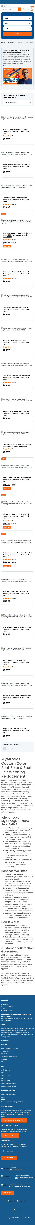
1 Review (13, 204)
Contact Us (7, 1193)
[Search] (19, 9)
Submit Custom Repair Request (14, 1120)
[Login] (26, 9)
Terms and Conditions (9, 1056)
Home (3, 42)
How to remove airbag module (12, 1102)
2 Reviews (13, 136)
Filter (17, 34)
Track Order (5, 1075)
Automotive (11, 42)
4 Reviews (13, 278)
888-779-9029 (21, 2)
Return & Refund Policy (9, 1086)
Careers (4, 1059)
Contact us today (8, 980)
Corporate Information (9, 1048)
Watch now (6, 66)
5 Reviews (13, 449)
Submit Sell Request (10, 1135)
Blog (2, 1062)
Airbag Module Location (9, 1083)
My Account (5, 1081)
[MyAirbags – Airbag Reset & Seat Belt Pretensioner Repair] (5, 6)
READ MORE (5, 1040)
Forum (3, 1078)
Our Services (5, 1051)
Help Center (5, 1070)
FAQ (2, 1073)
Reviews (4, 1054)
